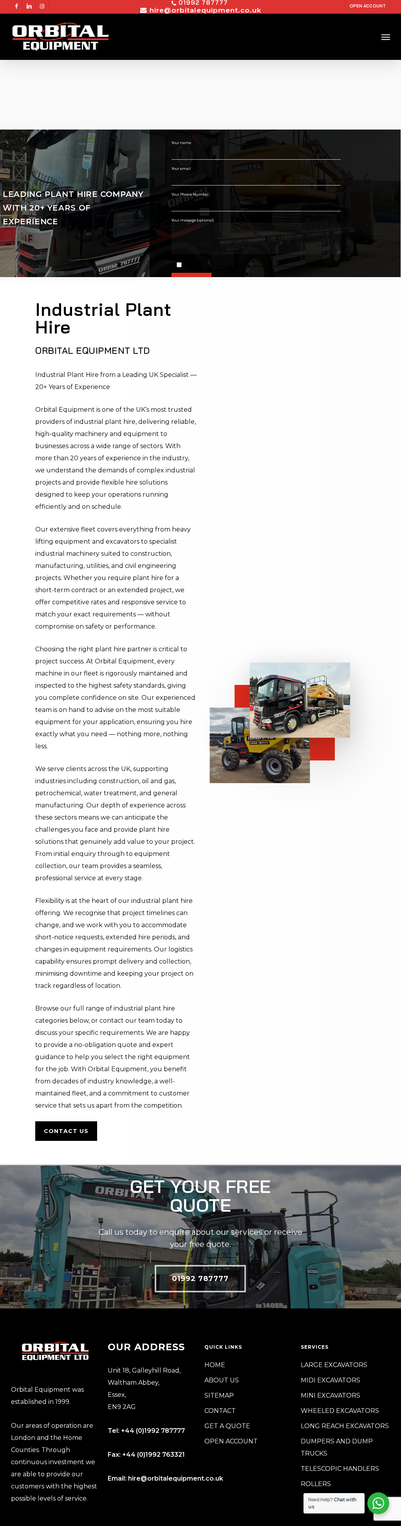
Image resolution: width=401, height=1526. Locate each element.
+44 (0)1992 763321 (153, 1454)
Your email (181, 168)
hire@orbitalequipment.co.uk (175, 1478)
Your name (181, 143)
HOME (214, 1365)
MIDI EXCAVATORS (330, 1380)
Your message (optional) (193, 220)
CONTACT (220, 1410)
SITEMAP (219, 1395)
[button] (385, 37)
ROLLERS (316, 1484)
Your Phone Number (190, 194)
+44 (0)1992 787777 (153, 1430)
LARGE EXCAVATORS (334, 1365)
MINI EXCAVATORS (330, 1395)
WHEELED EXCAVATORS (340, 1410)
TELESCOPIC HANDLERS (340, 1468)
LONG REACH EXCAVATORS (345, 1426)
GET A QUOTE (227, 1426)
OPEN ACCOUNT (231, 1441)
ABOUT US (221, 1380)
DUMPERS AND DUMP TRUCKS (337, 1447)
